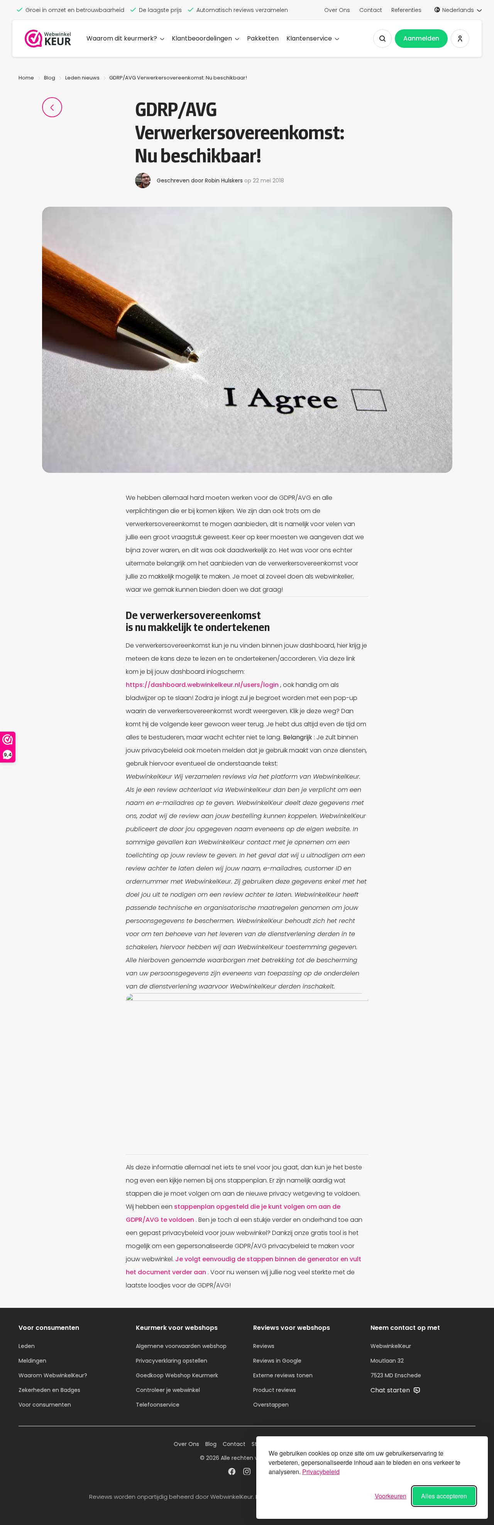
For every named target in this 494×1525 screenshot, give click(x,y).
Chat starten (390, 1390)
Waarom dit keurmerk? (121, 38)
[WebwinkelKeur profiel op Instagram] (246, 1472)
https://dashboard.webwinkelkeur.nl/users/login (203, 684)
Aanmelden (421, 38)
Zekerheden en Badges (49, 1390)
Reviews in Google (277, 1361)
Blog (49, 77)
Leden (27, 1346)
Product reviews (274, 1390)
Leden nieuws (82, 77)
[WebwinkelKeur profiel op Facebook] (231, 1472)
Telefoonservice (157, 1405)
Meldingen (32, 1361)
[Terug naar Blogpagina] (52, 107)
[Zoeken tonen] (382, 38)
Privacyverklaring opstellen (171, 1361)
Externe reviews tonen (283, 1375)
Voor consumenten (45, 1405)
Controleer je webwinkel (168, 1390)
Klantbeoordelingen (202, 38)
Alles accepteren (444, 1495)
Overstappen (271, 1405)
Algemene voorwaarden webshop (181, 1346)
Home (26, 77)
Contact (370, 10)
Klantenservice (309, 38)
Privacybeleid (321, 1471)
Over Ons (337, 10)
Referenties (406, 10)
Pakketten (263, 38)
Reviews (263, 1346)
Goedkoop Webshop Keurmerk (177, 1375)
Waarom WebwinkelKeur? (53, 1375)
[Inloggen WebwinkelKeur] (460, 38)
